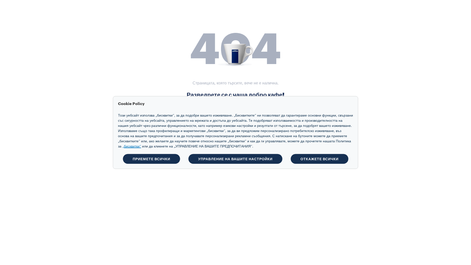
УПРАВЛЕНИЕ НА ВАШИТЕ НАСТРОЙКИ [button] (235, 159)
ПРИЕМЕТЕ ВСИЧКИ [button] (151, 159)
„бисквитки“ (131, 146)
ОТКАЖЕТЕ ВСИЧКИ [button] (320, 159)
